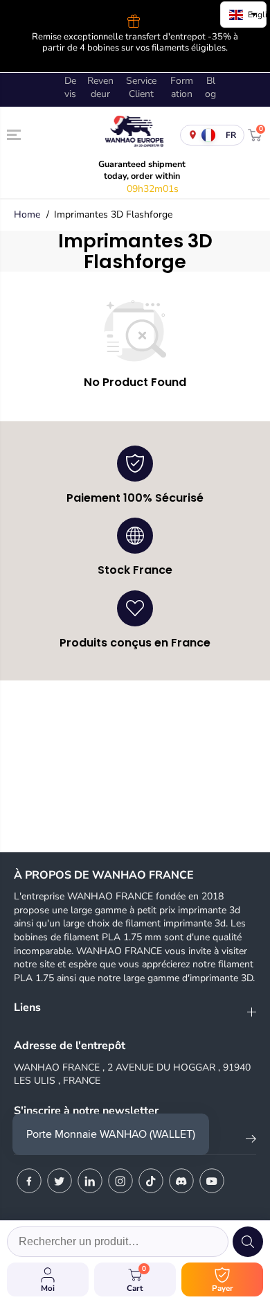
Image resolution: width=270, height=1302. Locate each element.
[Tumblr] (181, 1180)
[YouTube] (212, 1180)
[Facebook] (29, 1180)
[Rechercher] (248, 1241)
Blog (210, 87)
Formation (181, 87)
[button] (15, 134)
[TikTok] (151, 1180)
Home (27, 214)
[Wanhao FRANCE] (131, 135)
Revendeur (100, 87)
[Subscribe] (251, 1141)
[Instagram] (120, 1180)
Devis (70, 87)
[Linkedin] (90, 1180)
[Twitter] (59, 1180)
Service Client (141, 87)
